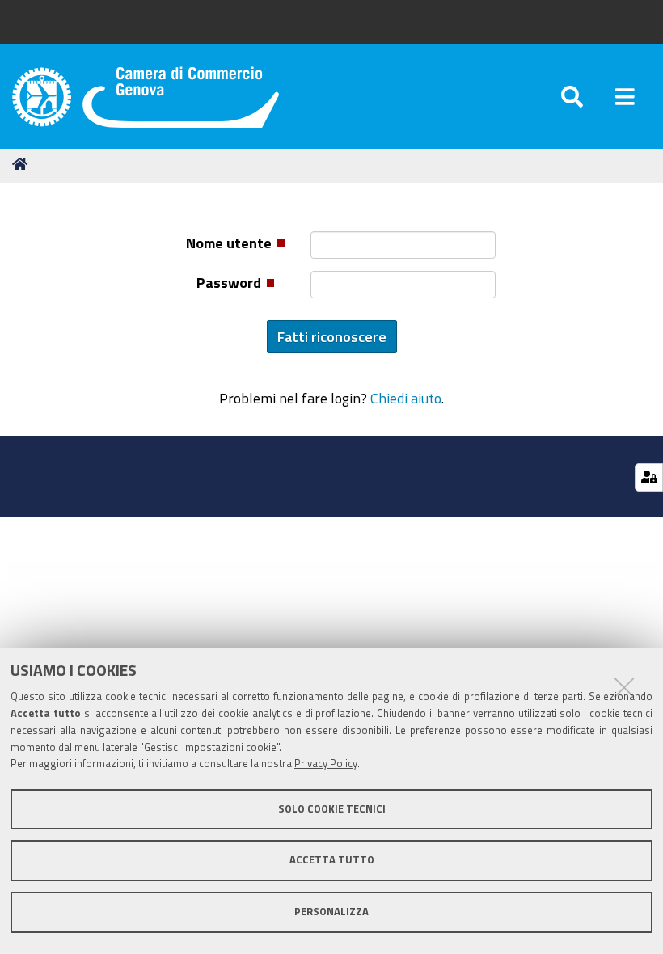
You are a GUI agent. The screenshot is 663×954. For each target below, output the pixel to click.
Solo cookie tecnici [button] (332, 809)
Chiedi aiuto (405, 397)
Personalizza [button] (331, 911)
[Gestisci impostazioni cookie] (649, 477)
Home (22, 164)
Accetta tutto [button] (331, 860)
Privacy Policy (325, 763)
